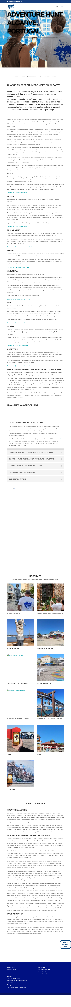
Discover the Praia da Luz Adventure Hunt (19, 247)
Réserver (13, 44)
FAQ (39, 76)
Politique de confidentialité (14, 985)
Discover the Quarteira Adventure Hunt (18, 366)
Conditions (10, 982)
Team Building (42, 967)
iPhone (13, 441)
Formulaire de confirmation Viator (17, 980)
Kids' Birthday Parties (44, 969)
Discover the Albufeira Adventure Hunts (18, 299)
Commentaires (31, 76)
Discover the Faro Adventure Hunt (17, 323)
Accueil (16, 76)
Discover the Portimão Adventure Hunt (18, 267)
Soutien (54, 76)
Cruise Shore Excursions (45, 974)
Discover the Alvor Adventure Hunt (17, 192)
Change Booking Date (13, 978)
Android (59, 439)
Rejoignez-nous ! (12, 969)
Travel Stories (11, 967)
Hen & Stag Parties (43, 971)
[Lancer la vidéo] (35, 527)
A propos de (46, 76)
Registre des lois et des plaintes (16, 987)
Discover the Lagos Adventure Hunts (17, 226)
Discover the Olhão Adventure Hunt (17, 345)
